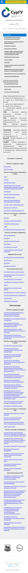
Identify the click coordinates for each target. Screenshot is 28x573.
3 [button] (12, 556)
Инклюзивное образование (11, 57)
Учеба (4, 28)
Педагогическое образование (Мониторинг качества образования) (14, 381)
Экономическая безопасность (12, 241)
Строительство (8, 298)
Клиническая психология (10, 207)
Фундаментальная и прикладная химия (14, 229)
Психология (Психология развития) (13, 406)
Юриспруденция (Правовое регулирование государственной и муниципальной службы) (13, 324)
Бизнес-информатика (9, 235)
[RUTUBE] (10, 567)
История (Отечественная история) (13, 345)
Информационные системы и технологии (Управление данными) (15, 487)
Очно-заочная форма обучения (12, 86)
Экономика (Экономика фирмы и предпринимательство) (12, 464)
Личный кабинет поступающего (16, 2)
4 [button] (14, 556)
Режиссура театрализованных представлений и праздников (12, 201)
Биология (6, 218)
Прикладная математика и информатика (15, 295)
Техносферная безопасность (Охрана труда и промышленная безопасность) (14, 423)
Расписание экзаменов (10, 48)
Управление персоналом (10, 247)
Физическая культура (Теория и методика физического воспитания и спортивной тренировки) (14, 386)
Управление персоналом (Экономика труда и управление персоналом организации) (14, 455)
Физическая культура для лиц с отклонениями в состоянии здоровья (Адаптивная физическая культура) (14, 187)
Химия (5, 226)
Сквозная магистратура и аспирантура (14, 73)
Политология (7, 166)
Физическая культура (9, 182)
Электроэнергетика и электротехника (14, 272)
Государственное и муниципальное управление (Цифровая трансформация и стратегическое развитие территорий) (15, 434)
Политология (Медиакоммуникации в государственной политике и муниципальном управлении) (14, 314)
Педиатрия (7, 263)
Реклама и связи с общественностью (14, 205)
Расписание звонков (9, 46)
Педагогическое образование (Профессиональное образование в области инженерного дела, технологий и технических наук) (15, 369)
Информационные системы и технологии (15, 292)
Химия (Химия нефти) (9, 426)
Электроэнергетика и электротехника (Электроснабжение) (14, 482)
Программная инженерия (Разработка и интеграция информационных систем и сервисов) (14, 528)
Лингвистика (7, 191)
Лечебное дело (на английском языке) (14, 257)
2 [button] (10, 556)
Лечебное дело (8, 260)
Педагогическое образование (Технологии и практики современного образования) (14, 362)
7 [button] (21, 556)
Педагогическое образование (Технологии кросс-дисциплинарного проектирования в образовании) (14, 376)
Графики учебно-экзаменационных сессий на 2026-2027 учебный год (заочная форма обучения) (13, 53)
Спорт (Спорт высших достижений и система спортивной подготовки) (13, 402)
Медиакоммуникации (9, 197)
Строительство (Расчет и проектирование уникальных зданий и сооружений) (14, 518)
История (6, 179)
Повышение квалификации (11, 76)
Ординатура (7, 89)
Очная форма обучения (20, 28)
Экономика (7, 238)
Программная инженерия (11, 301)
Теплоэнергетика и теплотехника (13, 279)
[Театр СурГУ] (9, 549)
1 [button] (7, 556)
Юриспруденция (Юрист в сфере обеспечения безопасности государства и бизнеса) (14, 330)
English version (13, 24)
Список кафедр (8, 60)
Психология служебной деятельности (14, 210)
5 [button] (17, 556)
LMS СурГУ (7, 62)
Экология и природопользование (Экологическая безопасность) (13, 418)
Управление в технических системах (14, 282)
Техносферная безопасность (11, 224)
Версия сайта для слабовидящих (14, 20)
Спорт (5, 177)
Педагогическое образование (12, 194)
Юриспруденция (8, 169)
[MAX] (13, 567)
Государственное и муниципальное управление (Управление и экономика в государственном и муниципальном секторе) (14, 441)
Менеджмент (7, 244)
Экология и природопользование (13, 221)
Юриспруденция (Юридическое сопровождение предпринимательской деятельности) (14, 336)
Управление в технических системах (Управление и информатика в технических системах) (14, 477)
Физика (6, 285)
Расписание (10, 28)
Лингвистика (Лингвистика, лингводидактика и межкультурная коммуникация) (13, 350)
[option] (9, 549)
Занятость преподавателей (11, 92)
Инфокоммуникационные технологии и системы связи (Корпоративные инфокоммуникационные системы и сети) (14, 502)
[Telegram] (16, 566)
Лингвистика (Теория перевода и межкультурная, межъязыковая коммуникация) (13, 356)
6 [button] (19, 556)
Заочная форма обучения (11, 84)
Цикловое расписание (10, 266)
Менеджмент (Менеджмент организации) (15, 446)
